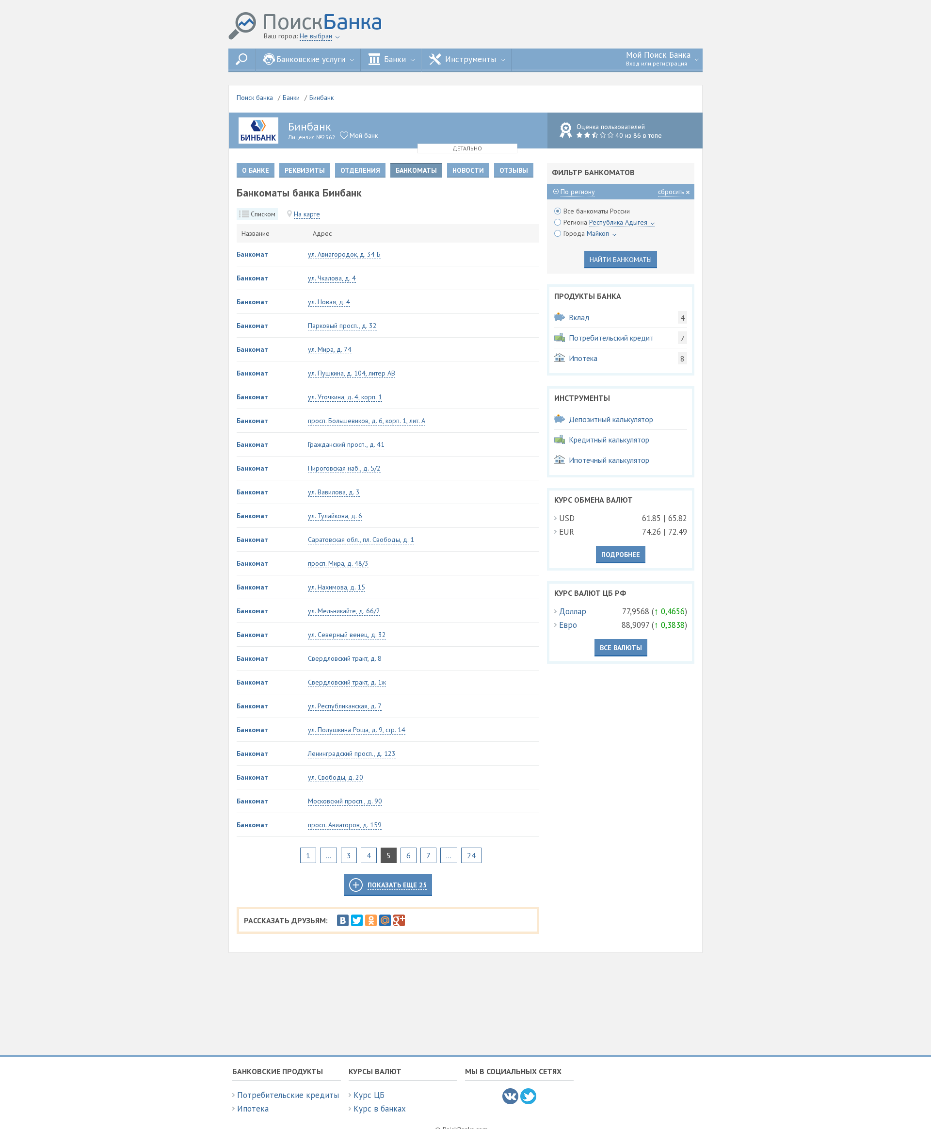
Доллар (572, 611)
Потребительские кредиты (288, 1095)
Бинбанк (321, 97)
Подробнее (620, 554)
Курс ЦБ (369, 1095)
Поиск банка (255, 97)
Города (586, 233)
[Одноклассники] (371, 920)
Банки (291, 97)
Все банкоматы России (596, 211)
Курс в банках (379, 1108)
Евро (568, 625)
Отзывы (513, 170)
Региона (605, 222)
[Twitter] (357, 920)
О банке (255, 170)
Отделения (360, 170)
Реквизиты (305, 170)
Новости (468, 170)
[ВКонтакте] (343, 920)
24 (471, 855)
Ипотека (253, 1108)
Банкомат (252, 254)
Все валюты (621, 647)
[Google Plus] (399, 920)
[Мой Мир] (385, 920)
